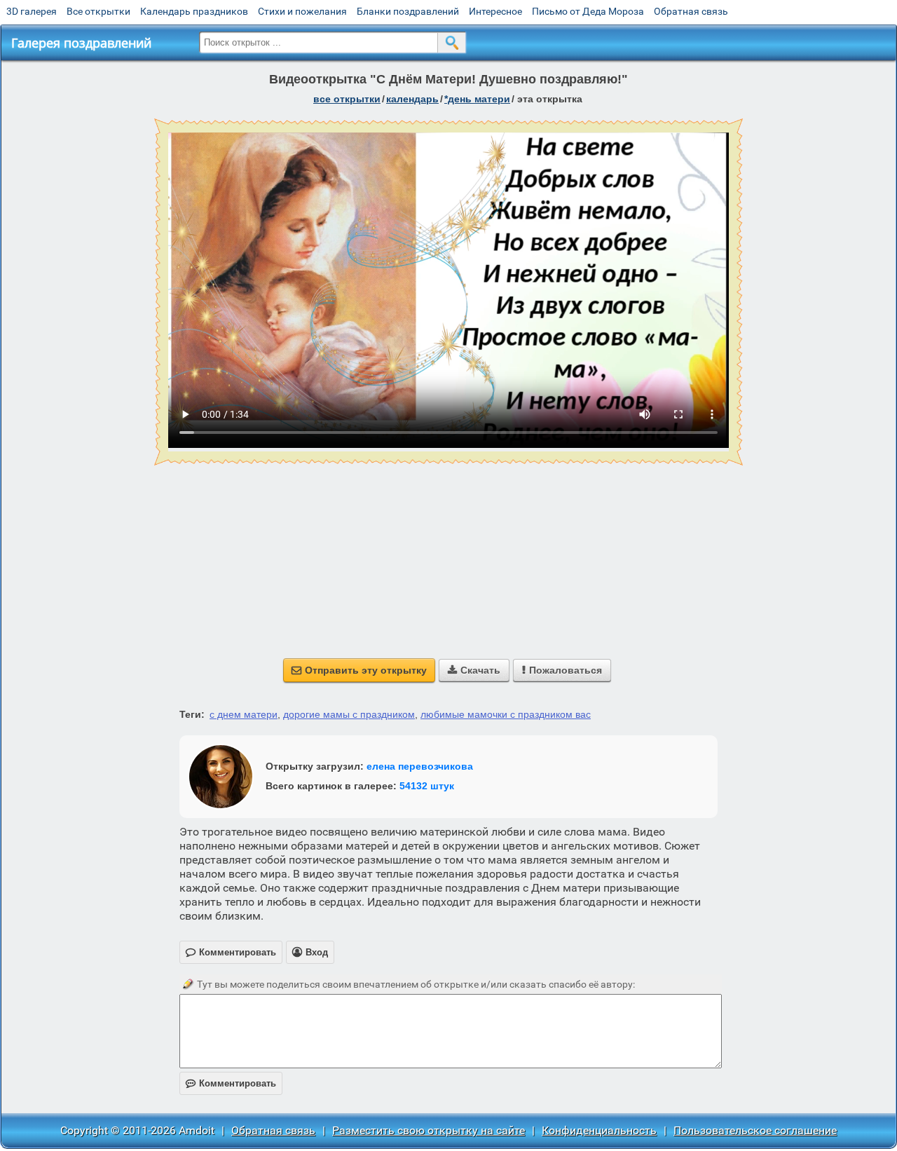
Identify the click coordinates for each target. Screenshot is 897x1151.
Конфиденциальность (599, 1130)
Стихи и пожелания (302, 11)
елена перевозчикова (420, 766)
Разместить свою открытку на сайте (428, 1130)
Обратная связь (691, 11)
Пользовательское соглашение (755, 1130)
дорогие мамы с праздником (349, 714)
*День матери (477, 98)
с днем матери (244, 714)
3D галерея (31, 11)
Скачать (474, 670)
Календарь (412, 98)
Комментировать (231, 1083)
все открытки (347, 98)
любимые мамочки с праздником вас (505, 714)
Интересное (495, 11)
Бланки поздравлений (408, 11)
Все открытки (98, 11)
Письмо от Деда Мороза (588, 11)
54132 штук (426, 785)
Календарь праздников (194, 11)
